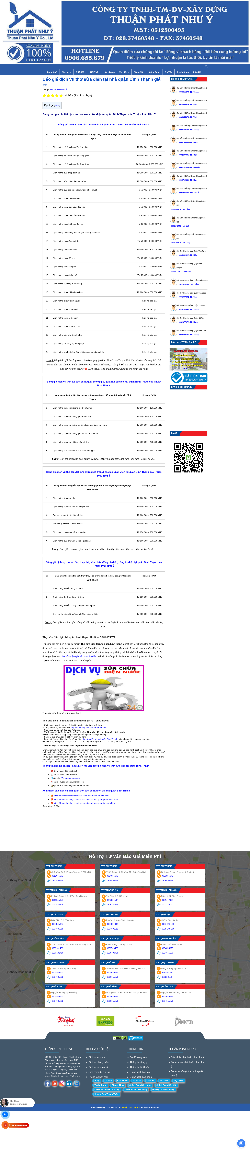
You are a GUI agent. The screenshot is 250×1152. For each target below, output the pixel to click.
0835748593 (184, 310)
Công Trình (154, 72)
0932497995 (184, 155)
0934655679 (184, 105)
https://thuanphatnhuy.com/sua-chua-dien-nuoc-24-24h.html (81, 796)
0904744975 (176, 243)
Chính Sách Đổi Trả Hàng (106, 1089)
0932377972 (184, 322)
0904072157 (176, 272)
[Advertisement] (104, 827)
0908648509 (184, 130)
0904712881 (184, 180)
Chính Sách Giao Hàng (136, 1089)
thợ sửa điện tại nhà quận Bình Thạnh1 (101, 739)
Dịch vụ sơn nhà (97, 1057)
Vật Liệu (123, 72)
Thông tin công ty (138, 1062)
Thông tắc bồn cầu (98, 1077)
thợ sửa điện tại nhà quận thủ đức (79, 656)
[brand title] (66, 1021)
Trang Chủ (52, 72)
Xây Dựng (110, 72)
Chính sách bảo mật (140, 1072)
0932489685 (184, 335)
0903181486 (184, 168)
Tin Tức (168, 72)
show (57, 105)
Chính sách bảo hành (141, 1077)
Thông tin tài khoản (139, 1067)
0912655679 (57, 876)
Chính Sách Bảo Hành (140, 1085)
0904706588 (184, 142)
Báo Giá (137, 1081)
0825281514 (112, 900)
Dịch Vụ (66, 72)
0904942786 (184, 284)
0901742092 (176, 226)
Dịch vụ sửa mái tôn (99, 1067)
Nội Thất (94, 72)
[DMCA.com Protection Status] (120, 1037)
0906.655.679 (19, 1125)
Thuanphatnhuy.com (70, 778)
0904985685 (184, 193)
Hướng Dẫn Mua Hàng (163, 1089)
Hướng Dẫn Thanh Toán (106, 1094)
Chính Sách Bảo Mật (166, 1085)
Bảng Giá (138, 72)
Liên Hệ (197, 72)
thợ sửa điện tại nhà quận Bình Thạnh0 (88, 727)
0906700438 (176, 209)
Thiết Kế (80, 72)
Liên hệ (108, 1081)
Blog (96, 1081)
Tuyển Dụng (183, 72)
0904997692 (184, 297)
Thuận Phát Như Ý (58, 90)
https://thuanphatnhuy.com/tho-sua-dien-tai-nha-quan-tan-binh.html (84, 803)
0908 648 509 (168, 924)
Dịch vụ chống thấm (99, 1062)
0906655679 (184, 92)
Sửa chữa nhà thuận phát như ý (187, 1057)
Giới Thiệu (122, 1081)
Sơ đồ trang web (138, 1057)
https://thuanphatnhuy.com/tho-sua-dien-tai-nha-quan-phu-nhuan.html (86, 799)
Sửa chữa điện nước (99, 1072)
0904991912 (184, 255)
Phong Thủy (118, 1085)
